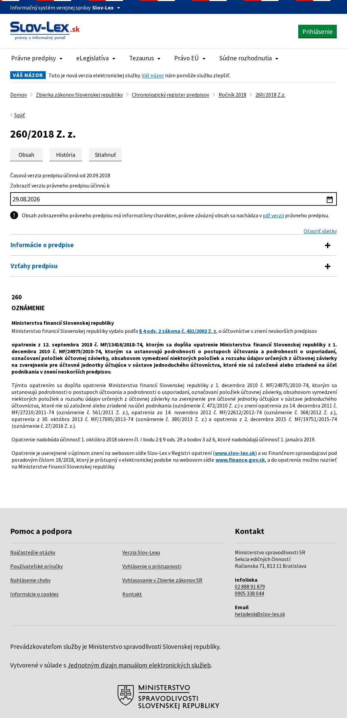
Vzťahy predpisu (34, 266)
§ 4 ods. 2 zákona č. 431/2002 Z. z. (178, 330)
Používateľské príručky (36, 566)
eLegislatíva (92, 58)
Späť (19, 115)
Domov (18, 94)
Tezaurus (141, 58)
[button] (105, 154)
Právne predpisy (33, 58)
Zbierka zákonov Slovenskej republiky (79, 94)
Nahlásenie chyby (30, 580)
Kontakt (132, 594)
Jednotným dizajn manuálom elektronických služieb (139, 665)
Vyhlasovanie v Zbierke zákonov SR (162, 580)
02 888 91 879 (250, 586)
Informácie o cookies (34, 594)
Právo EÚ (186, 58)
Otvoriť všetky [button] (320, 230)
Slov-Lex (103, 7)
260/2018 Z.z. (270, 94)
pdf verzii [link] (273, 215)
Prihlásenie (317, 31)
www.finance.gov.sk (240, 459)
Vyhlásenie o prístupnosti (151, 566)
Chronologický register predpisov (170, 94)
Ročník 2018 (232, 94)
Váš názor (153, 75)
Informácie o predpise (42, 245)
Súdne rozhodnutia (245, 58)
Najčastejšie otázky (32, 552)
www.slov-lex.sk (235, 453)
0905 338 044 (249, 593)
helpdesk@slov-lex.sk (260, 614)
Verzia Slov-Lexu (141, 552)
